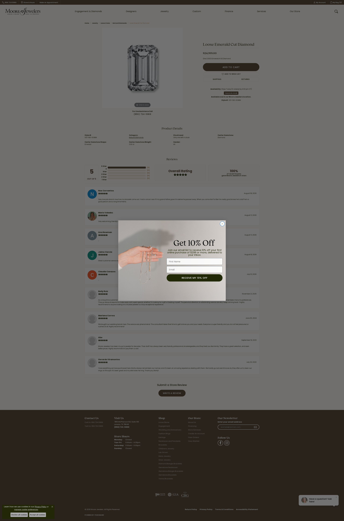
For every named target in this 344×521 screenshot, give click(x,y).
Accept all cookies (37, 515)
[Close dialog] (222, 223)
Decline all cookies (19, 515)
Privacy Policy (40, 507)
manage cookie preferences (26, 509)
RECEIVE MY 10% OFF (194, 277)
